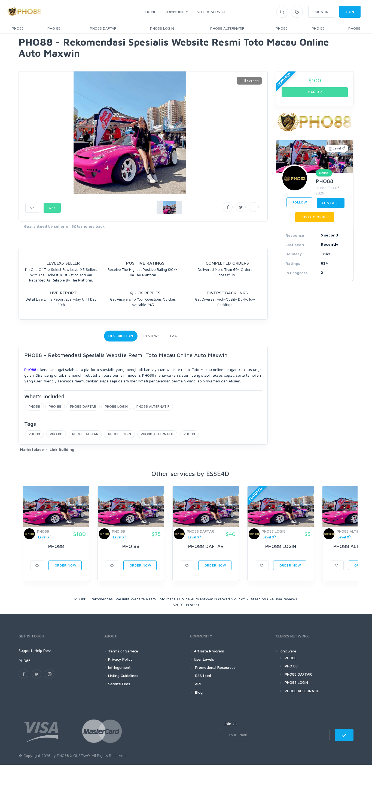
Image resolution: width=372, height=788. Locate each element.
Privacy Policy (120, 659)
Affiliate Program (209, 651)
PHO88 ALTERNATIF (227, 28)
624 (52, 208)
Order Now (65, 565)
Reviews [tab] (152, 336)
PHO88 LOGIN (162, 28)
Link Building (62, 449)
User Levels (204, 659)
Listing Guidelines (123, 675)
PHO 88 (53, 28)
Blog (198, 692)
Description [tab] (120, 336)
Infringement (119, 667)
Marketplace (32, 449)
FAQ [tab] (174, 336)
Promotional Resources (215, 667)
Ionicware (288, 651)
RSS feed (202, 675)
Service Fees (119, 683)
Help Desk (43, 650)
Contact (331, 203)
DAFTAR (314, 92)
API (197, 683)
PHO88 (18, 28)
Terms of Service (123, 651)
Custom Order (314, 217)
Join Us (230, 723)
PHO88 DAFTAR (103, 28)
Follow (299, 202)
